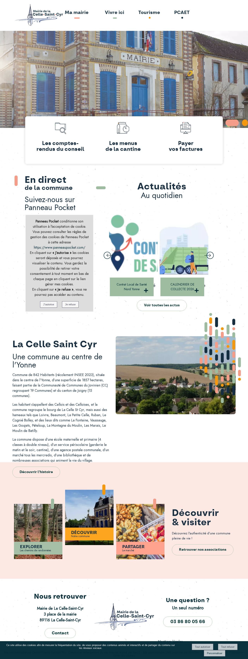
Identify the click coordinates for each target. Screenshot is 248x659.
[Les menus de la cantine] (123, 128)
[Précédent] (108, 255)
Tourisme (149, 12)
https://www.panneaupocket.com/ (59, 247)
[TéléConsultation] (184, 243)
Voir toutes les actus (162, 305)
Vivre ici (114, 12)
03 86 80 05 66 (187, 621)
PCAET (182, 12)
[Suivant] (209, 255)
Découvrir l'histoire (36, 472)
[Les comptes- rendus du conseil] (60, 128)
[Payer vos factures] (186, 128)
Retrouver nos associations (202, 549)
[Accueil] (27, 15)
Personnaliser (214, 653)
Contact (60, 633)
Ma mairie (77, 12)
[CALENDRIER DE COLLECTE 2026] (133, 243)
